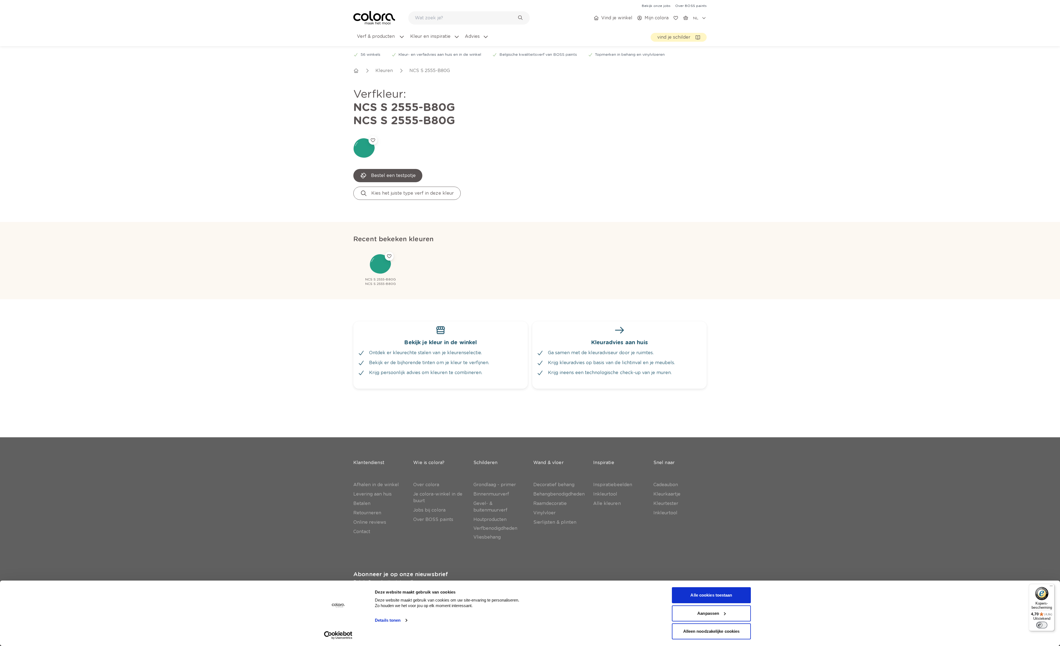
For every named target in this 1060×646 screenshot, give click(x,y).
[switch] (1041, 625)
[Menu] (1051, 587)
